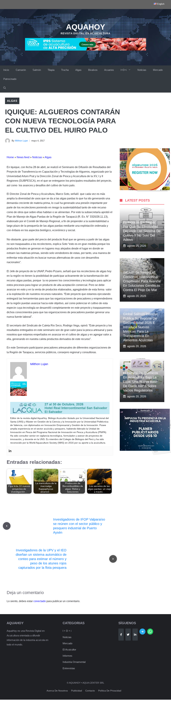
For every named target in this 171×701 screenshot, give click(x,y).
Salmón (37, 69)
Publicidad (76, 690)
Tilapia (51, 69)
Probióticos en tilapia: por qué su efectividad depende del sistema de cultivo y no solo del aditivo (141, 231)
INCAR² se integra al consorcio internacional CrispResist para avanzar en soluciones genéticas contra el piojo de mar (142, 281)
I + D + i (67, 630)
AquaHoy (85, 27)
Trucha (65, 69)
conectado (39, 601)
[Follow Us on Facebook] (121, 635)
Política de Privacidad (109, 690)
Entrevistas (69, 668)
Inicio (6, 69)
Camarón (21, 69)
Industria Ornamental (74, 661)
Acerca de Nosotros (57, 690)
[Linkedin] (10, 451)
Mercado (158, 69)
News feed (23, 157)
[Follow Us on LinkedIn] (135, 635)
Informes (67, 655)
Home (10, 157)
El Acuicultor (69, 649)
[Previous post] (7, 526)
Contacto (90, 690)
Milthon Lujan (21, 140)
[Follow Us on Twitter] (128, 635)
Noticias (141, 69)
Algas (78, 69)
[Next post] (113, 559)
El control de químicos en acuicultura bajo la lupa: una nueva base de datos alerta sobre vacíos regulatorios (140, 381)
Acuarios (109, 69)
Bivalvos (93, 69)
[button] (4, 88)
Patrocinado (9, 78)
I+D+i (124, 69)
